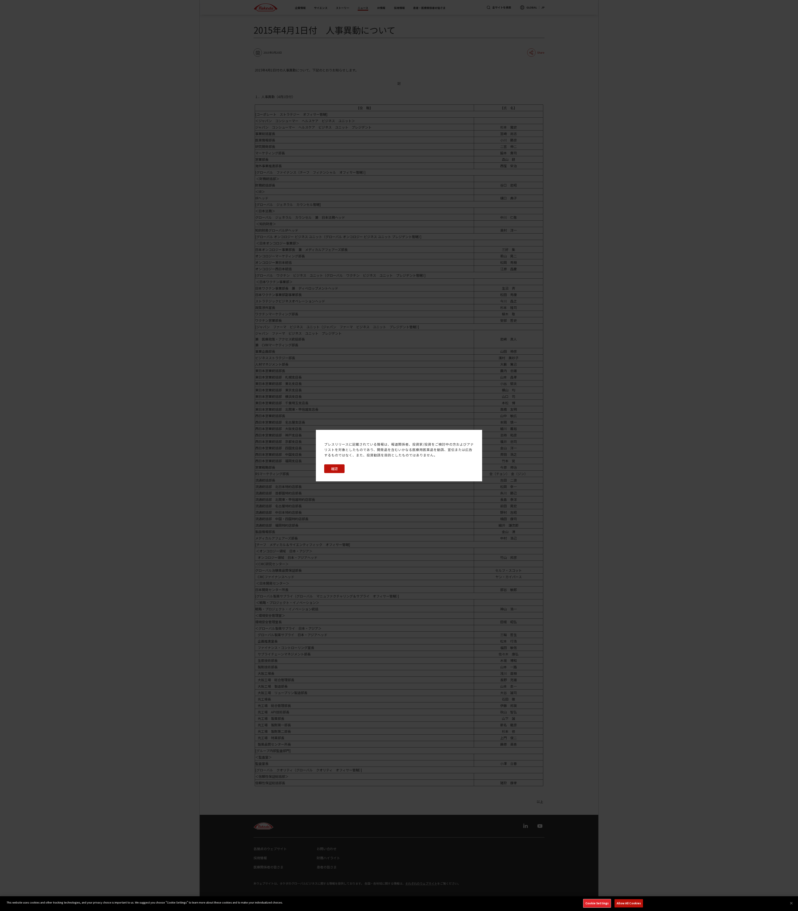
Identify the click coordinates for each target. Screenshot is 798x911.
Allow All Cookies (629, 903)
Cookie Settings (597, 903)
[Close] (791, 903)
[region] (399, 903)
